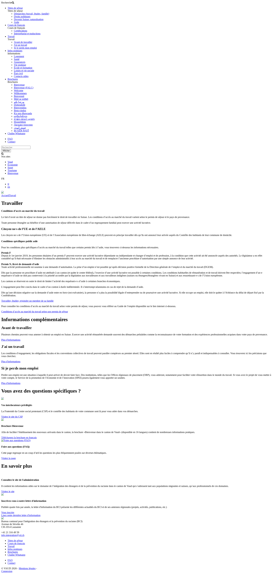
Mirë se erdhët (21, 99)
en (9, 187)
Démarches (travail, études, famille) (31, 13)
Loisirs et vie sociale (24, 70)
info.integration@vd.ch (12, 535)
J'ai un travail (20, 45)
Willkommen (20, 93)
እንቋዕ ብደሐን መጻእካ (24, 119)
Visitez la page (8, 458)
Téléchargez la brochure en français (19, 437)
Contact (11, 141)
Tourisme (12, 170)
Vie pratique (20, 65)
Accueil (5, 195)
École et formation (23, 67)
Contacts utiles (21, 76)
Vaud (10, 162)
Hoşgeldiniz (20, 122)
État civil (18, 73)
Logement (19, 56)
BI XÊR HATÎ (21, 130)
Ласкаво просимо (23, 124)
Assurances (19, 62)
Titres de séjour (15, 8)
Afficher (6, 151)
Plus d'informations (10, 340)
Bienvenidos (20, 107)
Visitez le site (7, 491)
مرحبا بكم (19, 102)
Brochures (13, 79)
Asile (16, 22)
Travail (11, 36)
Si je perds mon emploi (25, 47)
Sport (10, 167)
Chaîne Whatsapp (16, 133)
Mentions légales (27, 568)
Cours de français (16, 25)
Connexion (6, 571)
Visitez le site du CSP (12, 416)
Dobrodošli (19, 105)
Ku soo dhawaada (23, 113)
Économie (13, 164)
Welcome (18, 90)
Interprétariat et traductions (27, 33)
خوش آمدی (20, 127)
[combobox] (15, 147)
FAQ (10, 138)
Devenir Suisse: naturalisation (28, 19)
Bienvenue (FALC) (23, 87)
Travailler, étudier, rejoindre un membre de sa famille (27, 300)
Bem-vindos (20, 110)
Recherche (6, 2)
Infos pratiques (15, 50)
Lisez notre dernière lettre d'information (20, 515)
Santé (16, 59)
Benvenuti (19, 96)
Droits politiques (22, 16)
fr (8, 184)
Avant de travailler (23, 42)
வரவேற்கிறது (20, 116)
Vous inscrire (7, 512)
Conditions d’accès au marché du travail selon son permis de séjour (34, 311)
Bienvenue (19, 84)
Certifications (20, 30)
